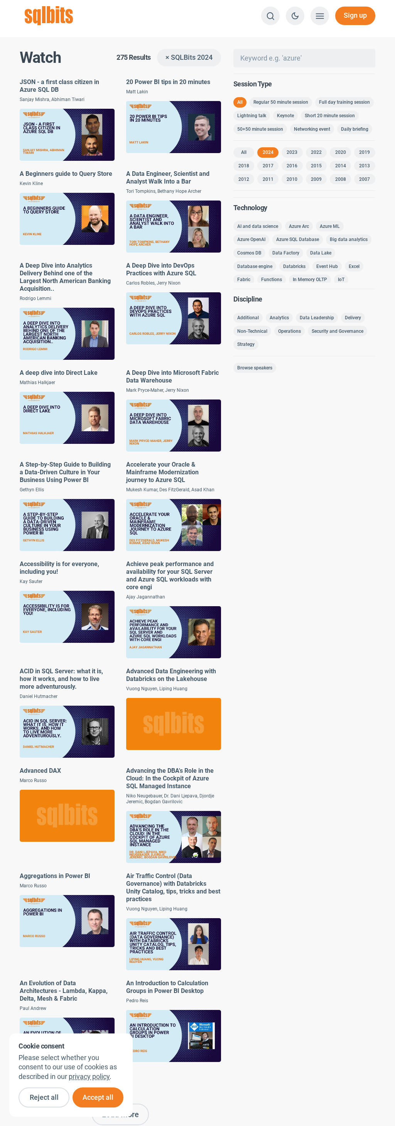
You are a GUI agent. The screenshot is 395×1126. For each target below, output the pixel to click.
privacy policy (89, 1076)
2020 (340, 152)
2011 (268, 179)
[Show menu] (320, 16)
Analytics (279, 317)
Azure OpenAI (251, 239)
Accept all (98, 1097)
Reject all (44, 1097)
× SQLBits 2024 (189, 57)
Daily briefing (354, 129)
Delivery (353, 317)
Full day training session (344, 102)
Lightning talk (251, 115)
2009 (316, 179)
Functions (271, 279)
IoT (341, 279)
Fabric (243, 279)
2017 (268, 166)
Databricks (294, 266)
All (240, 102)
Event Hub (327, 266)
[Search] (270, 16)
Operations (289, 331)
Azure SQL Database (297, 239)
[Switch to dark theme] (295, 16)
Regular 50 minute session (280, 102)
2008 (340, 179)
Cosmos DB (249, 253)
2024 (268, 152)
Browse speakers (254, 368)
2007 (364, 179)
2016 (292, 166)
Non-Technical (252, 331)
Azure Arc (299, 226)
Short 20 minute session (330, 115)
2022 (316, 152)
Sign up (355, 15)
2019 (364, 152)
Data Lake (320, 253)
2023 (292, 152)
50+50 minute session (260, 129)
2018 (243, 166)
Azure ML (330, 226)
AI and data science (257, 226)
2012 (243, 179)
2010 (292, 179)
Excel (354, 266)
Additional (248, 317)
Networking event (312, 129)
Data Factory (285, 253)
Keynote (285, 115)
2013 (364, 166)
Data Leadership (317, 317)
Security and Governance (337, 331)
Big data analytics (349, 239)
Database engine (254, 266)
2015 (316, 166)
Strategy (246, 344)
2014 (340, 166)
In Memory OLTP (310, 279)
